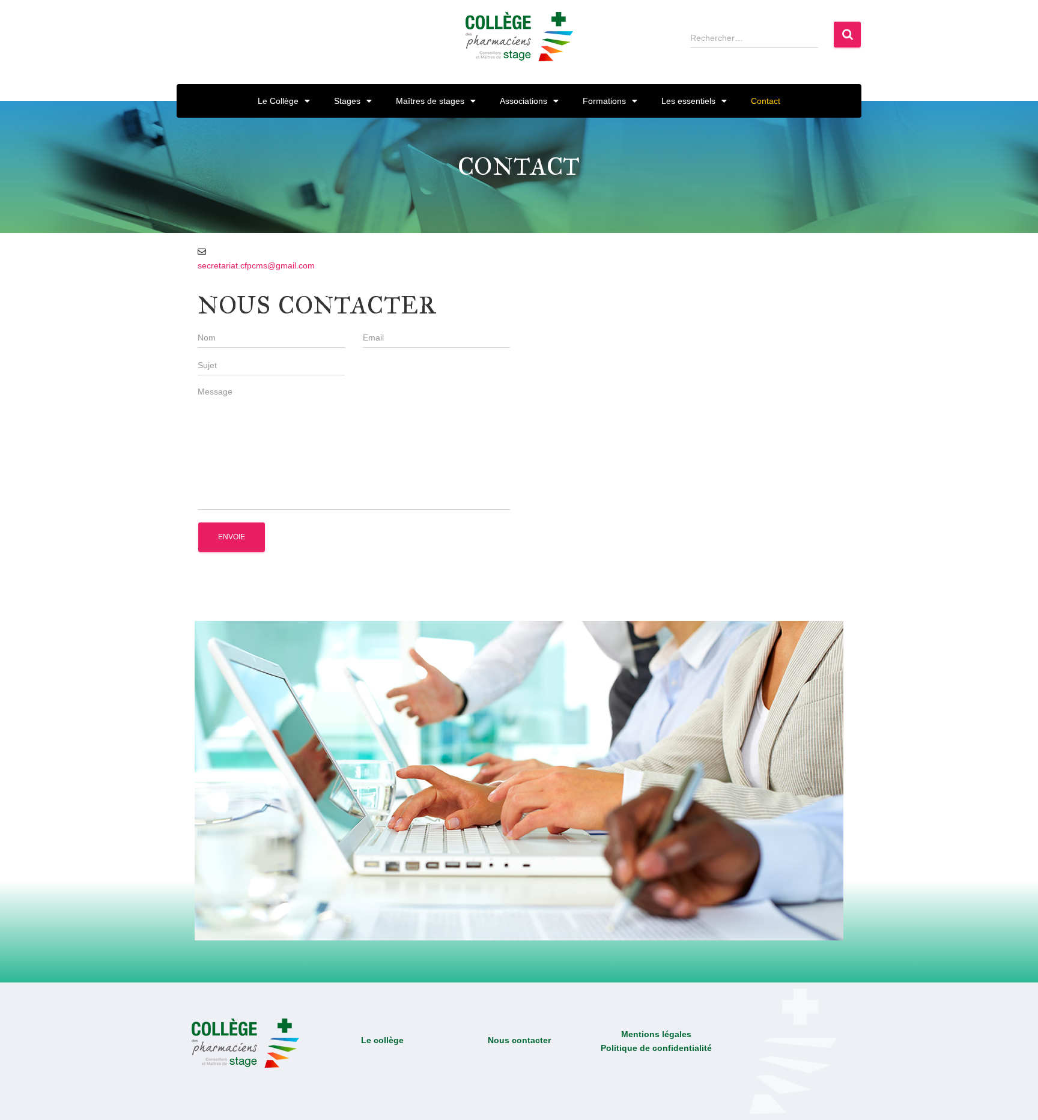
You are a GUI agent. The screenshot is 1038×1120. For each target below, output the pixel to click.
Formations (604, 101)
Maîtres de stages (430, 101)
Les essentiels (688, 101)
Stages (347, 101)
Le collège (382, 1040)
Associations (523, 101)
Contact (765, 101)
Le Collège (278, 101)
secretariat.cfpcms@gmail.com (256, 265)
